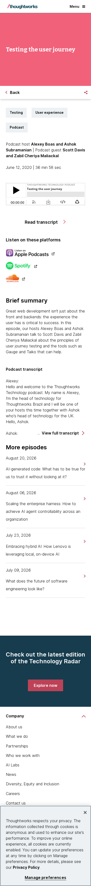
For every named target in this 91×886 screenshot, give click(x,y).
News (11, 774)
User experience (49, 112)
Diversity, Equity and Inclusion (32, 783)
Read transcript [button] (42, 222)
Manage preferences (45, 877)
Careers (13, 793)
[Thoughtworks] (22, 6)
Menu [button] (74, 6)
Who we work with (23, 755)
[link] (84, 464)
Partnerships (17, 746)
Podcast (17, 127)
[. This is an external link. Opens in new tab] (45, 253)
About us (14, 726)
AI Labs (12, 765)
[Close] (85, 812)
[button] (63, 433)
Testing (16, 112)
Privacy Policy (26, 867)
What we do (17, 736)
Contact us (16, 803)
